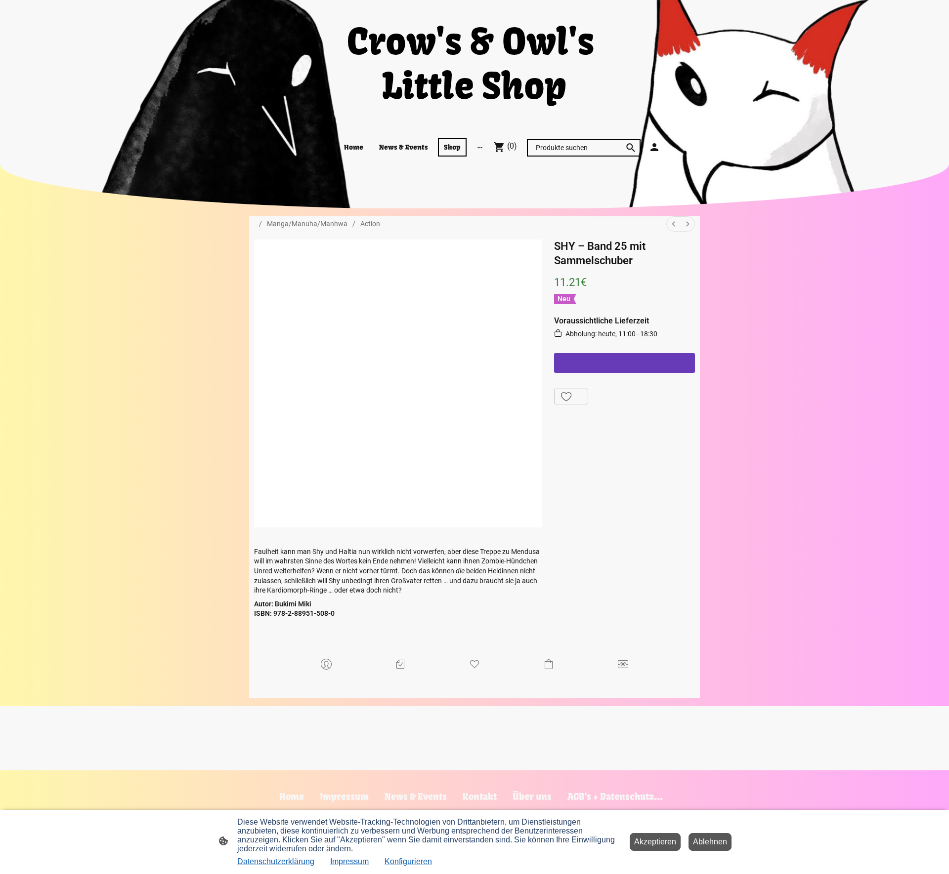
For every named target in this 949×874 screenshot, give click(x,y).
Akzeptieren (655, 841)
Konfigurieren (408, 861)
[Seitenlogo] (474, 117)
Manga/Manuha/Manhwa (307, 224)
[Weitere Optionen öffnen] (480, 147)
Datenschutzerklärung (275, 861)
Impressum (349, 861)
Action (370, 224)
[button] (571, 396)
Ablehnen (710, 841)
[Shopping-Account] (654, 147)
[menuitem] (674, 224)
